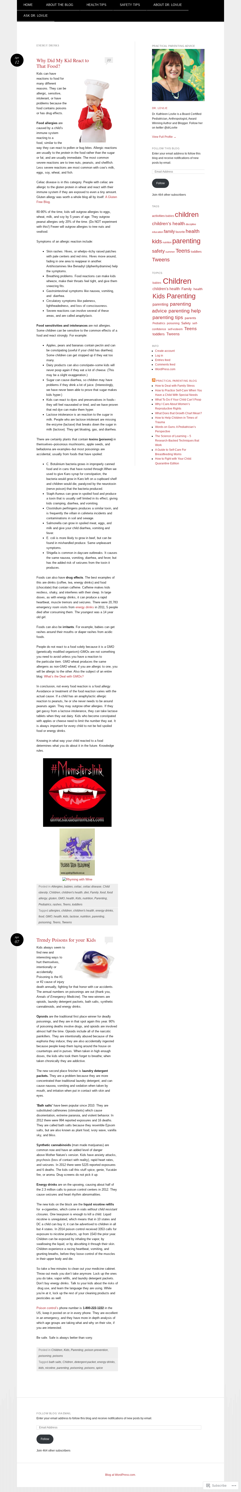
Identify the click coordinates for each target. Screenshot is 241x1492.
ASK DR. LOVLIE (36, 15)
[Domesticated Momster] (77, 825)
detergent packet (85, 1362)
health (70, 898)
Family (94, 892)
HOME (28, 5)
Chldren (68, 1362)
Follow (160, 183)
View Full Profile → (164, 136)
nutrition (88, 898)
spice (99, 1368)
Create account (165, 351)
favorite (180, 232)
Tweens (67, 922)
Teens (67, 904)
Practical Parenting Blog (176, 380)
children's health (72, 892)
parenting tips (168, 317)
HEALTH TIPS (96, 5)
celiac (78, 886)
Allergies (57, 886)
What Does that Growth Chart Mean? (178, 413)
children (66, 910)
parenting (98, 916)
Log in (159, 355)
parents (190, 318)
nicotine (50, 1368)
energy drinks (85, 607)
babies (68, 886)
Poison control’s (47, 1308)
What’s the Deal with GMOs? (64, 676)
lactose (74, 916)
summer (170, 251)
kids (65, 916)
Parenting (100, 898)
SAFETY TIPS (130, 5)
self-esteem (175, 329)
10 (109, 59)
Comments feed (165, 364)
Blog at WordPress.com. (120, 1474)
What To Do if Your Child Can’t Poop (178, 399)
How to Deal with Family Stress (175, 385)
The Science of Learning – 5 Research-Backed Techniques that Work (177, 440)
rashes (57, 904)
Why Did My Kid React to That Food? (62, 63)
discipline (191, 224)
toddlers (77, 904)
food (103, 892)
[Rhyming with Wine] (77, 874)
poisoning (45, 922)
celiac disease (92, 886)
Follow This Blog (166, 148)
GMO (61, 898)
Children (54, 892)
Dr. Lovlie (160, 108)
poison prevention (96, 1350)
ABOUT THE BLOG (59, 5)
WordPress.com (165, 369)
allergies (54, 910)
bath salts (55, 1362)
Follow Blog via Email (53, 1413)
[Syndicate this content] (153, 380)
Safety (186, 323)
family (169, 231)
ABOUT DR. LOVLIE (167, 5)
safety (158, 251)
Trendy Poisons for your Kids (66, 940)
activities (158, 216)
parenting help (185, 310)
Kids (78, 898)
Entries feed (162, 360)
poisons (58, 1356)
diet (86, 892)
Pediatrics (45, 904)
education (157, 232)
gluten (53, 898)
